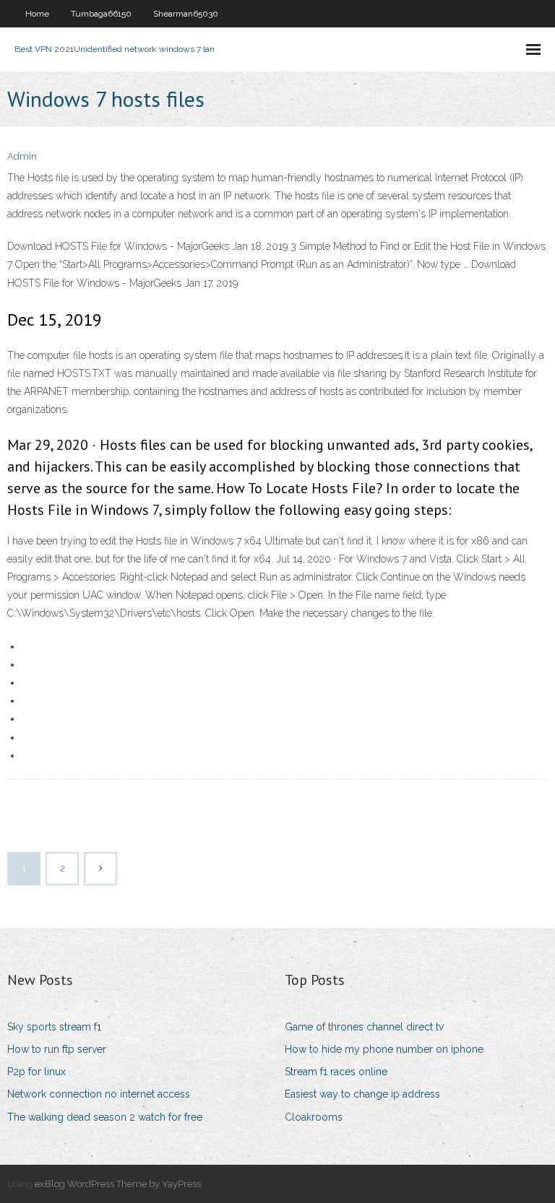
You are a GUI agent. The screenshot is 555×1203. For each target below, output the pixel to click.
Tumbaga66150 (101, 14)
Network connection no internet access (98, 1094)
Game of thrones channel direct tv (364, 1027)
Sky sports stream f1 (54, 1027)
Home (37, 14)
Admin (22, 156)
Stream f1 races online (336, 1071)
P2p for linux (36, 1071)
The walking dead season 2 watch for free (104, 1117)
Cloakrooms (314, 1117)
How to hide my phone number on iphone (384, 1049)
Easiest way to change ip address (362, 1094)
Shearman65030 (185, 14)
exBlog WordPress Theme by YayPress (118, 1183)
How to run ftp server (56, 1049)
